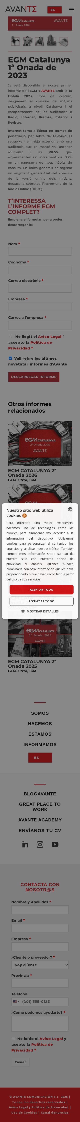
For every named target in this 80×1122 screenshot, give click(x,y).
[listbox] (70, 509)
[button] (40, 611)
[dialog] (40, 561)
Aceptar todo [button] (42, 590)
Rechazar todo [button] (41, 601)
